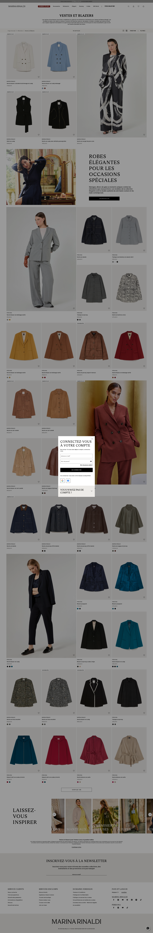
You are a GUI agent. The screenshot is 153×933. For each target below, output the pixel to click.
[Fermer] (92, 439)
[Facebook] (68, 481)
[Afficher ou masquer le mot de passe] (91, 461)
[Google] (62, 481)
